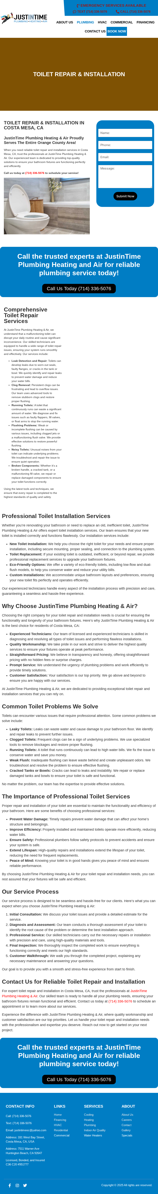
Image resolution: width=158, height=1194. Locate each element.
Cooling (88, 1114)
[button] (65, 22)
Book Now (117, 31)
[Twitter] (25, 1185)
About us (64, 22)
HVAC (102, 22)
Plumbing (85, 22)
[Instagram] (17, 1185)
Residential (61, 1130)
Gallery (126, 1130)
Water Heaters (93, 1135)
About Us (127, 1114)
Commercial (122, 22)
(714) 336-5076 (34, 172)
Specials (127, 1135)
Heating (89, 1119)
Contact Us (95, 31)
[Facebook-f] (9, 1185)
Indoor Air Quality (95, 1130)
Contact (126, 1125)
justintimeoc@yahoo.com (30, 1130)
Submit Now (125, 196)
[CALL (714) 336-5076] (133, 11)
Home (58, 1114)
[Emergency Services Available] (112, 5)
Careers (127, 1119)
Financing (146, 22)
